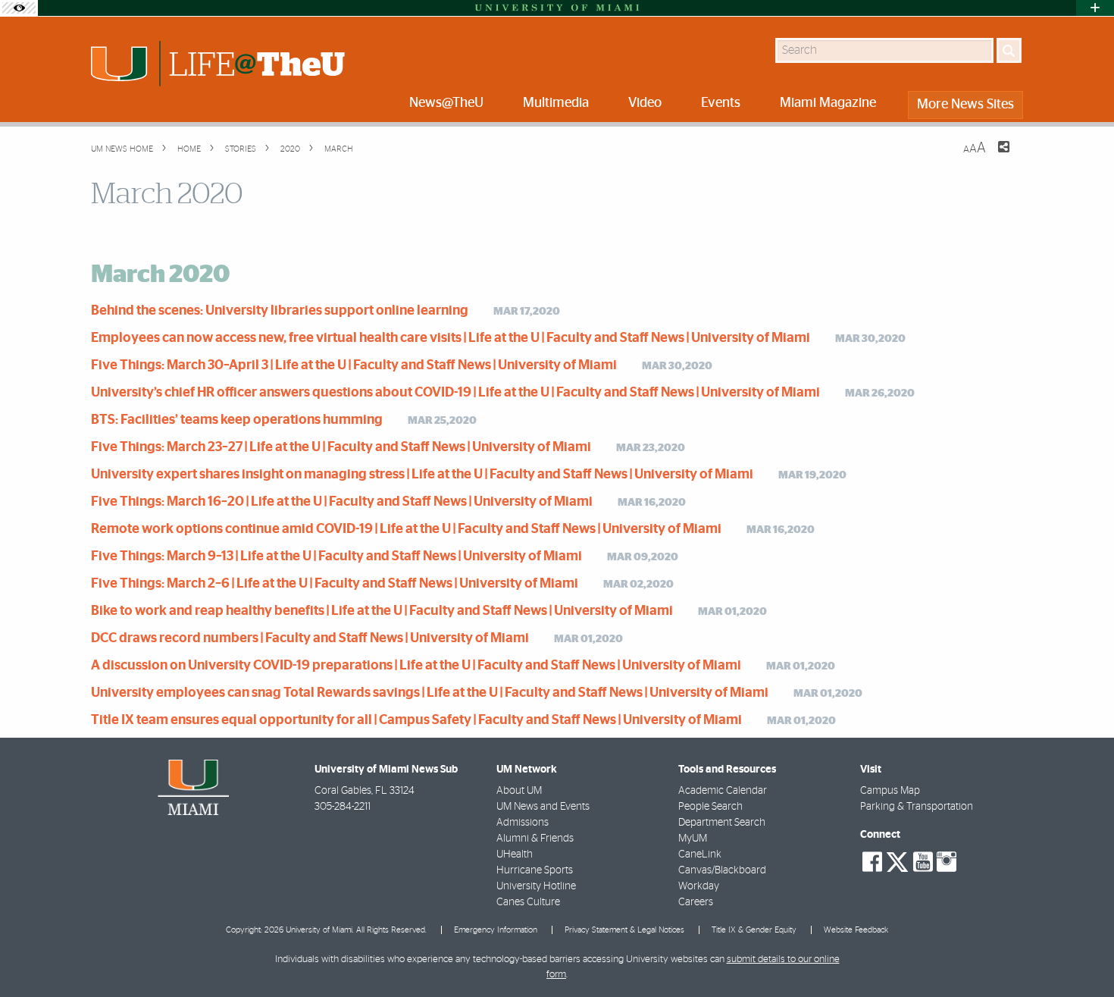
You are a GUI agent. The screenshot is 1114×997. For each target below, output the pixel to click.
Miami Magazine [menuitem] (828, 103)
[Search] (1009, 50)
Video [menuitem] (645, 103)
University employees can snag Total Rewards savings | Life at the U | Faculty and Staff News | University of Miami (429, 693)
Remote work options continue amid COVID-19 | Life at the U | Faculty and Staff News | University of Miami (406, 529)
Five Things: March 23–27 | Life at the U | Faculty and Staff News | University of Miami (341, 447)
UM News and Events (543, 806)
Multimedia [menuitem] (556, 103)
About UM (519, 790)
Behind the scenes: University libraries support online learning (279, 311)
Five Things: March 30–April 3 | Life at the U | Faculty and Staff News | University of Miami (354, 365)
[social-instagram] (946, 862)
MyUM (692, 838)
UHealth (514, 854)
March (337, 149)
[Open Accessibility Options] (19, 8)
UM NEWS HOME (122, 149)
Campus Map (890, 790)
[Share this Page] (994, 156)
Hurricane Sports (534, 870)
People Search (710, 806)
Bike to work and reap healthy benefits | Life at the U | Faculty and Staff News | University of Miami (382, 611)
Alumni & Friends (535, 838)
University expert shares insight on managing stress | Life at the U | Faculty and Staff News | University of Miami (422, 474)
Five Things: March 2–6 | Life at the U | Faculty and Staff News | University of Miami (334, 584)
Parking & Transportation (916, 806)
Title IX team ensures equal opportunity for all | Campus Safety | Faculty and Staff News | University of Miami (416, 720)
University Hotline (536, 886)
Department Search (721, 822)
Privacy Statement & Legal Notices (624, 930)
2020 (289, 149)
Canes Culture (528, 902)
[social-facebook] (872, 862)
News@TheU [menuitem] (446, 103)
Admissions (522, 822)
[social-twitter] (897, 860)
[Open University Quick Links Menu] (1095, 8)
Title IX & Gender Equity (754, 930)
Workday (698, 886)
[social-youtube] (923, 862)
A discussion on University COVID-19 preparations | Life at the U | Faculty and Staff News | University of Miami (416, 666)
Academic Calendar (722, 790)
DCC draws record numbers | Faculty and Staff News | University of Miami (310, 638)
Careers (695, 902)
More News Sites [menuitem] (965, 104)
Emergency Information (495, 930)
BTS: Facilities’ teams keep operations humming (237, 420)
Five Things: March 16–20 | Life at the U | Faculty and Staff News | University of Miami (342, 502)
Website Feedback (856, 930)
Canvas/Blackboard (722, 870)
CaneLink (699, 854)
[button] (1082, 955)
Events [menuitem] (720, 103)
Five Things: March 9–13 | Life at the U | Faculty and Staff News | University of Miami (336, 556)
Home (188, 149)
